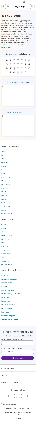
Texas (3, 257)
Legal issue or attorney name (11, 339)
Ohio (3, 250)
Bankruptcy (5, 275)
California (4, 224)
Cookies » (18, 414)
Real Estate (5, 312)
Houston (4, 173)
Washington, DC (7, 214)
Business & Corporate (9, 279)
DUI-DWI (4, 286)
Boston (3, 155)
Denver (3, 170)
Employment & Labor (8, 290)
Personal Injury (6, 308)
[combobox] (17, 342)
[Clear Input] (32, 343)
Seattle (3, 210)
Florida (3, 228)
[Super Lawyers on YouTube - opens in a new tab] (20, 396)
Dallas (3, 166)
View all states (6, 265)
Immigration (5, 301)
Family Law (5, 297)
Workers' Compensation (9, 316)
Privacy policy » (25, 412)
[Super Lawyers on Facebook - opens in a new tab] (10, 396)
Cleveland (4, 162)
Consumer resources (10, 382)
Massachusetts (6, 235)
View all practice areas (9, 319)
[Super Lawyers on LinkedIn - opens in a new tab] (26, 396)
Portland (4, 199)
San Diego (4, 203)
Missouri (4, 243)
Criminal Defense (7, 283)
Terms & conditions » (12, 412)
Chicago (4, 159)
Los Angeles (5, 177)
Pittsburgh (5, 195)
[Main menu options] (3, 6)
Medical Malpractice (8, 305)
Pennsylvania (6, 254)
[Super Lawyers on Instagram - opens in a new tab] (15, 396)
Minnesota (5, 239)
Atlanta (3, 151)
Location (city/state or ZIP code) (12, 348)
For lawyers (6, 375)
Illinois (3, 232)
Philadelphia (5, 192)
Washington (5, 261)
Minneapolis (5, 184)
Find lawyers (17, 358)
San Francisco (6, 206)
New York (4, 188)
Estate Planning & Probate (10, 294)
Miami (3, 181)
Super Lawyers (7, 368)
